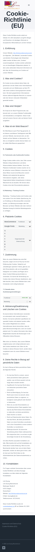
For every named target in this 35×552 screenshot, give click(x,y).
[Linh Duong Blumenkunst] (12, 5)
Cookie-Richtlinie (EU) (9, 526)
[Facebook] (3, 547)
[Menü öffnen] (29, 5)
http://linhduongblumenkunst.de (22, 53)
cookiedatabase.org (9, 506)
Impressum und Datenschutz (11, 523)
